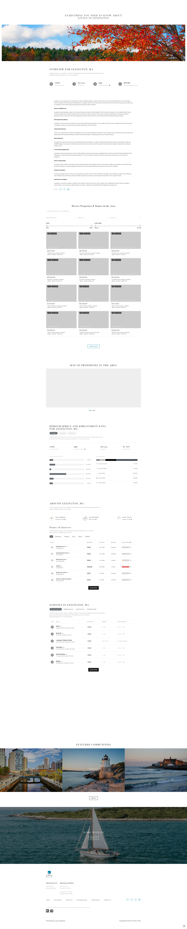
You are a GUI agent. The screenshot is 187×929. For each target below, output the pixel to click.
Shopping (67, 536)
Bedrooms (113, 217)
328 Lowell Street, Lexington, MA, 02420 (65, 642)
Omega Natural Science (62, 553)
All (52, 536)
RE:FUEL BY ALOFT (61, 559)
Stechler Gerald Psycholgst (63, 579)
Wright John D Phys (61, 572)
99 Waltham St (60, 574)
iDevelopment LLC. (61, 546)
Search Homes (93, 346)
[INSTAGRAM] (131, 899)
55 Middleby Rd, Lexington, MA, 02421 (65, 663)
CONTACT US (107, 900)
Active (74, 536)
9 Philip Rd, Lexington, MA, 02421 (63, 635)
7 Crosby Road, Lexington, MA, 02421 (64, 656)
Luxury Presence (59, 921)
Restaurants (58, 536)
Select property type (51, 217)
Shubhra (58, 566)
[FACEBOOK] (127, 899)
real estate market (74, 164)
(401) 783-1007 (50, 886)
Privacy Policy (136, 921)
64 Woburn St (59, 548)
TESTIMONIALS (96, 900)
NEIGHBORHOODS (82, 900)
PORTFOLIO (69, 900)
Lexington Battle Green (124, 112)
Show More (93, 669)
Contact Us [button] (93, 838)
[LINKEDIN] (135, 899)
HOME (48, 900)
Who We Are (58, 900)
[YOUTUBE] (139, 899)
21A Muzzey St (60, 580)
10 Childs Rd (59, 567)
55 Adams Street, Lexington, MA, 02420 (65, 628)
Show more (93, 588)
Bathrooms (81, 217)
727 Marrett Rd (60, 561)
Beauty (80, 536)
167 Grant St (59, 554)
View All (93, 798)
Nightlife (88, 536)
